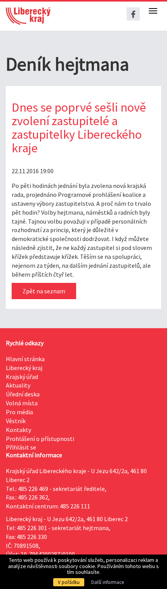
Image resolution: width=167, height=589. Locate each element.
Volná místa (22, 403)
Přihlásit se (21, 447)
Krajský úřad (22, 377)
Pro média (19, 412)
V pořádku (69, 582)
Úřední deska (23, 394)
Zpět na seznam (44, 291)
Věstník (16, 421)
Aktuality (18, 385)
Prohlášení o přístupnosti (40, 439)
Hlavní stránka (25, 359)
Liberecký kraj (24, 368)
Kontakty (18, 430)
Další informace (107, 582)
